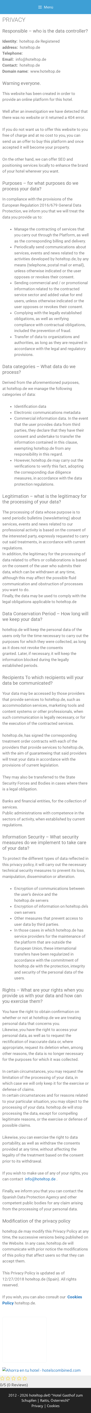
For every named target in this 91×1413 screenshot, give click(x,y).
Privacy (37, 1405)
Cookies (53, 1405)
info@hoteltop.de (40, 1179)
